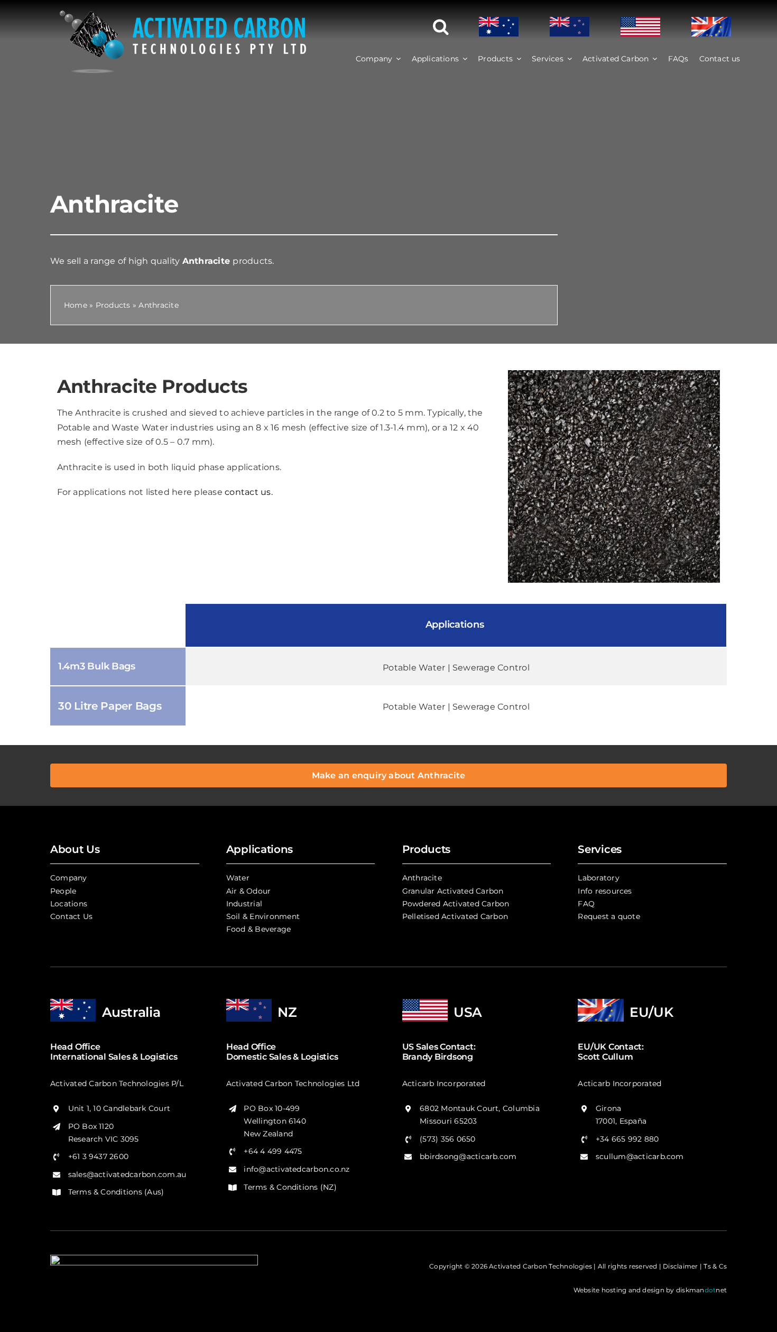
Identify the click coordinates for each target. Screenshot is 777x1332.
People (63, 891)
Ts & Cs (715, 1266)
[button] (441, 26)
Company (68, 878)
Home (75, 305)
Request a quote (609, 916)
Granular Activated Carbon (453, 891)
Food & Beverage (258, 929)
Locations (68, 903)
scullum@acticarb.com (640, 1156)
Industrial (244, 903)
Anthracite (422, 878)
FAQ (586, 903)
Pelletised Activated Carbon (455, 916)
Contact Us (71, 916)
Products (113, 305)
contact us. (249, 492)
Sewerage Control (491, 668)
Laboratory (598, 878)
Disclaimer (680, 1266)
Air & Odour (248, 891)
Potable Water (414, 668)
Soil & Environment (263, 916)
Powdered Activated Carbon (456, 903)
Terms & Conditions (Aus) (116, 1192)
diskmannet (701, 1290)
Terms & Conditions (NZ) (290, 1187)
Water (237, 878)
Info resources (605, 891)
